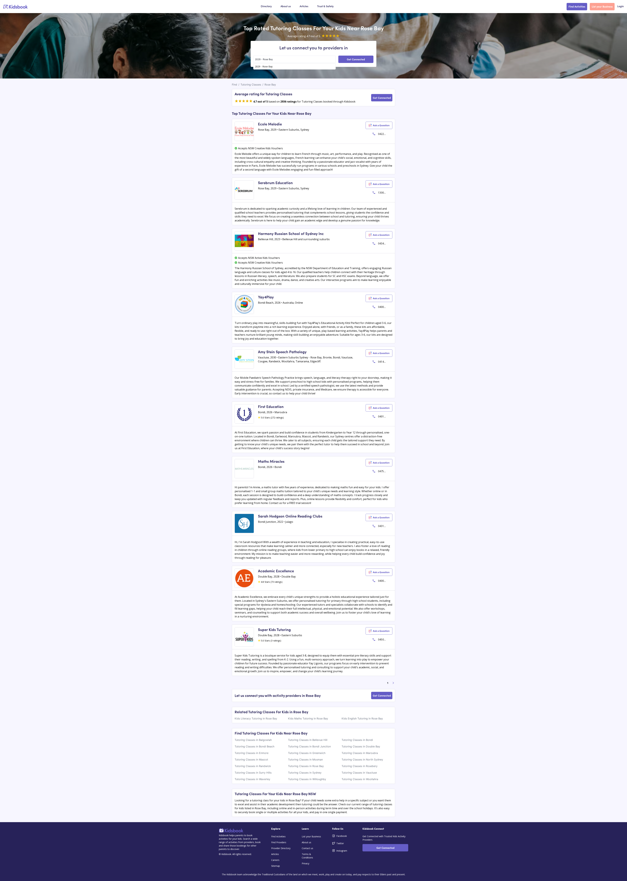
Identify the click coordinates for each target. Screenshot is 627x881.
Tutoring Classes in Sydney (305, 772)
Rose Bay (270, 84)
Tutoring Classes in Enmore (251, 753)
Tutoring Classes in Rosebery (360, 766)
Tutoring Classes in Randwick (253, 766)
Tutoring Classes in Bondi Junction (309, 746)
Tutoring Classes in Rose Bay (306, 766)
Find (234, 84)
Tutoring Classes (251, 84)
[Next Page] (393, 683)
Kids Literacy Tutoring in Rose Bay (256, 718)
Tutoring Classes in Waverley (252, 779)
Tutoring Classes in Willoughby (307, 779)
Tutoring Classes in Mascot (251, 759)
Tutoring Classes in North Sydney (362, 759)
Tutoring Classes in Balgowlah (253, 740)
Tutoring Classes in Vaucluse (359, 772)
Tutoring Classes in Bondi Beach (254, 746)
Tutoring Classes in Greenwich (306, 753)
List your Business (602, 6)
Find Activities (577, 6)
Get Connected (356, 59)
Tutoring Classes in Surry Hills (253, 772)
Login (620, 6)
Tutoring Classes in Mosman (305, 759)
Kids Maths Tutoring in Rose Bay (308, 718)
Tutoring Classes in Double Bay (361, 746)
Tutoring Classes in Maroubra (360, 753)
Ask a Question (381, 125)
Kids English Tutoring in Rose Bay (362, 718)
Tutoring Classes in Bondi (357, 740)
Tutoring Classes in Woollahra (360, 779)
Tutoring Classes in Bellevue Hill (307, 740)
